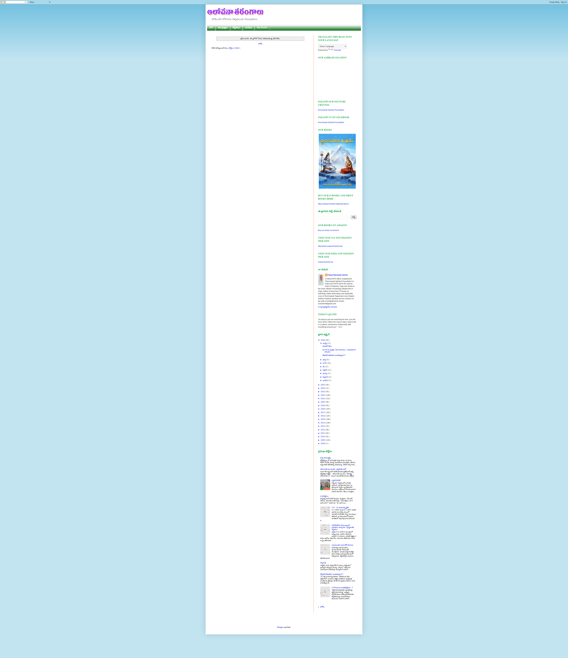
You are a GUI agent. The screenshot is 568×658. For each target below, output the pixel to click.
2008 (323, 443)
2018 (323, 409)
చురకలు (248, 27)
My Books (262, 27)
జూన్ (325, 363)
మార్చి (325, 373)
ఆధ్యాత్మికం (223, 27)
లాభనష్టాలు (324, 496)
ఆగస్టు (325, 343)
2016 (323, 416)
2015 (323, 419)
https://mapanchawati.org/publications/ (333, 204)
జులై (324, 360)
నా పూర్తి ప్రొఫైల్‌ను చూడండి (327, 307)
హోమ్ (260, 44)
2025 (323, 385)
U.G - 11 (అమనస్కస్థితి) (340, 507)
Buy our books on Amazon (328, 230)
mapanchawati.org (325, 262)
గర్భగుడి (323, 563)
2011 (323, 433)
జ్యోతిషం (236, 27)
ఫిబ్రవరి (325, 377)
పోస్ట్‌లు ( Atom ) (234, 48)
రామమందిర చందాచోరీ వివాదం (342, 545)
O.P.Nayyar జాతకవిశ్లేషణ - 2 (342, 588)
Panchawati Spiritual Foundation (331, 110)
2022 (323, 395)
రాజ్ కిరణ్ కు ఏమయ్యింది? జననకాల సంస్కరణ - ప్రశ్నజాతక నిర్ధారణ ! (343, 527)
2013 (323, 426)
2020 (323, 402)
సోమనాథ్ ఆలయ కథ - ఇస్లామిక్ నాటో (333, 469)
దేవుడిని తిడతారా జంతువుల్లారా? (334, 355)
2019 (323, 405)
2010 (323, 437)
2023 (323, 392)
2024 (323, 388)
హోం (211, 27)
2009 (323, 440)
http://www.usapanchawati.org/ (330, 246)
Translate (337, 50)
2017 (323, 412)
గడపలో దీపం (327, 346)
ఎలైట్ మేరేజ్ (336, 480)
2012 (323, 430)
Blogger (280, 627)
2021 (323, 399)
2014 (323, 423)
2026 (323, 340)
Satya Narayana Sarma (338, 275)
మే (324, 367)
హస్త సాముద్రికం (325, 458)
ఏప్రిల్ (325, 370)
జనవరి (325, 380)
